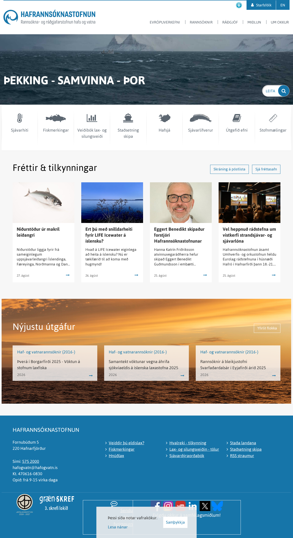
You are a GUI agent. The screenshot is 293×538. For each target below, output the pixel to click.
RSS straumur (242, 455)
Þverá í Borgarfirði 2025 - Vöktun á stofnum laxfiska (48, 364)
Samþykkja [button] (175, 522)
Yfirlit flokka (267, 328)
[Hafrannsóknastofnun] (49, 18)
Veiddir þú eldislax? (126, 442)
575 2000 (30, 461)
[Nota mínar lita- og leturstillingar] (239, 5)
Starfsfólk (263, 5)
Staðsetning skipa (246, 449)
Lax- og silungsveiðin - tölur (194, 449)
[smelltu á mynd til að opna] (156, 505)
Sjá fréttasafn (266, 169)
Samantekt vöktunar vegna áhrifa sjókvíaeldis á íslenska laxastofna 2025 (143, 364)
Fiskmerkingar (122, 449)
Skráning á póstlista (229, 169)
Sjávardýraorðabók (186, 455)
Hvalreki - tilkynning (187, 442)
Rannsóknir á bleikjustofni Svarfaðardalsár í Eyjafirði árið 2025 (233, 364)
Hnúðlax (116, 455)
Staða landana (243, 442)
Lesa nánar (118, 527)
